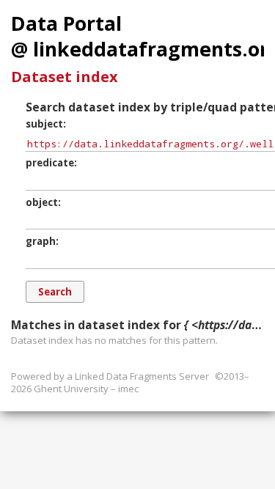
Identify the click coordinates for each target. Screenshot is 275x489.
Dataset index (64, 77)
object (42, 202)
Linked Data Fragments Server (142, 376)
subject (44, 123)
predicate (50, 162)
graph (41, 241)
